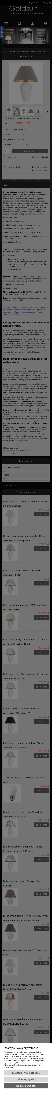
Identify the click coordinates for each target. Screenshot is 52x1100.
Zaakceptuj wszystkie (26, 1085)
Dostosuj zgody (26, 1079)
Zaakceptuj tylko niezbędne (26, 1072)
